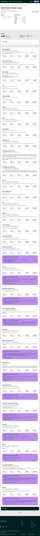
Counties (2, 5)
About (17, 1)
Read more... (7, 19)
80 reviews (8, 9)
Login (31, 1)
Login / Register (33, 525)
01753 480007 (3, 12)
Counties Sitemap (2, 532)
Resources (20, 1)
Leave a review (35, 11)
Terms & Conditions (31, 534)
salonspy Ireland (10, 531)
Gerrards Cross (14, 5)
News (32, 521)
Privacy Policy (23, 534)
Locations (32, 523)
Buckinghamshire (7, 5)
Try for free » (36, 1)
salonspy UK (6, 531)
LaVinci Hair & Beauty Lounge (22, 5)
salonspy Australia (16, 531)
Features (10, 1)
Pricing (14, 1)
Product (22, 523)
